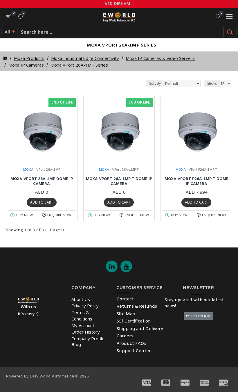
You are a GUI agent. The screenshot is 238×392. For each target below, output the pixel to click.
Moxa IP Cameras (26, 65)
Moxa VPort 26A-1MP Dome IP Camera (41, 181)
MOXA (28, 170)
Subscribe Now (200, 316)
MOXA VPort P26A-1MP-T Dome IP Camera (196, 181)
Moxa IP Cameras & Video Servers (160, 58)
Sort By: (155, 83)
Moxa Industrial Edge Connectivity (85, 58)
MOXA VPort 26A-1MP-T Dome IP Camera (119, 181)
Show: (212, 83)
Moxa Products (29, 58)
